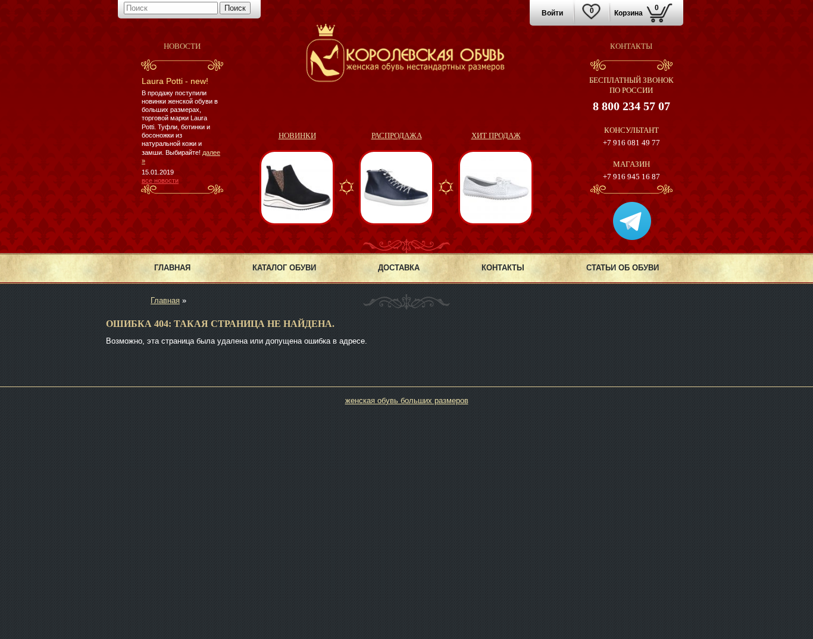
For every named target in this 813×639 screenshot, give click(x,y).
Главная (172, 267)
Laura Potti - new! (175, 81)
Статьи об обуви (622, 267)
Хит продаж (496, 135)
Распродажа (396, 135)
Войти (552, 13)
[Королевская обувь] (407, 79)
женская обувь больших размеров (406, 400)
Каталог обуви (284, 267)
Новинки (297, 135)
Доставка (399, 267)
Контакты (502, 267)
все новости (160, 180)
